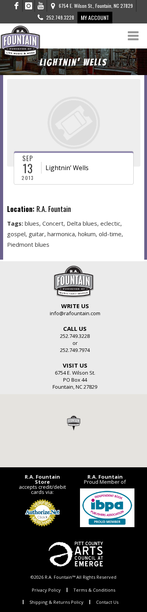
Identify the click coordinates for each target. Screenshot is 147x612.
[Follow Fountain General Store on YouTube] (41, 6)
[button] (73, 423)
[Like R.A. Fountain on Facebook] (17, 6)
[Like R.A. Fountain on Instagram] (29, 6)
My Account (95, 17)
